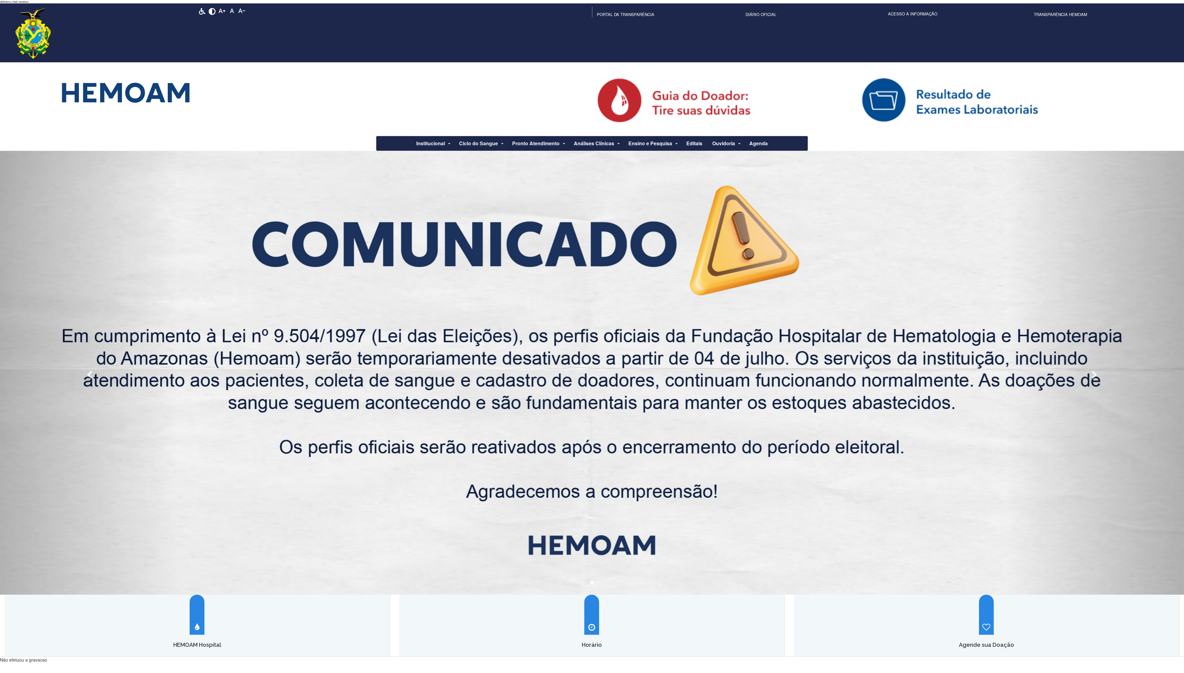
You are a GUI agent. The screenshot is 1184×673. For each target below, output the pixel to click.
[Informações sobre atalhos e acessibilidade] (202, 11)
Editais (694, 143)
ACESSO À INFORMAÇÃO (912, 14)
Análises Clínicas (594, 143)
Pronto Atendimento (536, 143)
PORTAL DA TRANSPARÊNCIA (625, 14)
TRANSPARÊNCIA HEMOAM (1060, 14)
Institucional (430, 143)
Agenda (758, 143)
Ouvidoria (723, 143)
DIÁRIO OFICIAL (761, 14)
